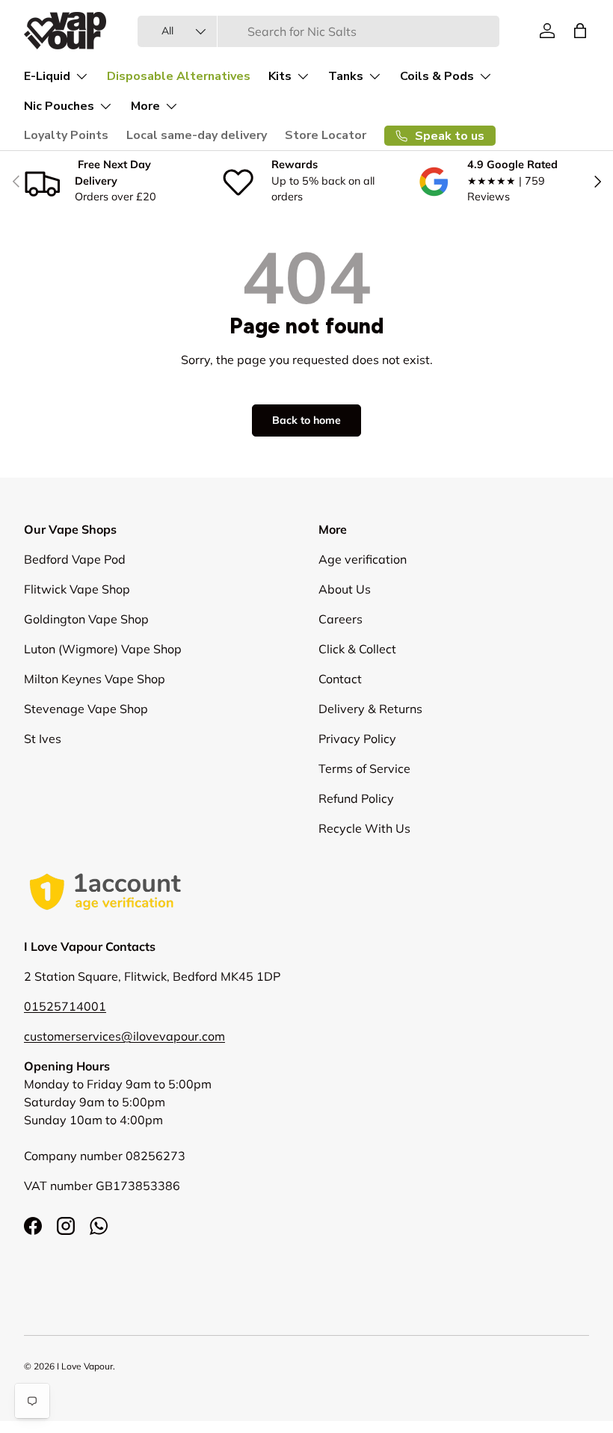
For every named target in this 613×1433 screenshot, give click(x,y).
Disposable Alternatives (178, 76)
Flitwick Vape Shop (77, 589)
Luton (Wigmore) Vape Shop (103, 648)
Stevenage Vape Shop (86, 708)
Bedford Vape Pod (75, 559)
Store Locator (325, 135)
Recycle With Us (364, 828)
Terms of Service (364, 768)
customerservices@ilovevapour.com (124, 1036)
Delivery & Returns (370, 708)
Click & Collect (357, 648)
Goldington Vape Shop (86, 618)
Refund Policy (356, 798)
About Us (344, 589)
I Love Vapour (85, 1366)
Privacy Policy (357, 738)
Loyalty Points (66, 135)
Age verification (362, 559)
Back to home (306, 420)
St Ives (42, 738)
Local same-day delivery (196, 135)
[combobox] (319, 31)
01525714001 (65, 1006)
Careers (340, 618)
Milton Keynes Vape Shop (94, 678)
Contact (340, 678)
